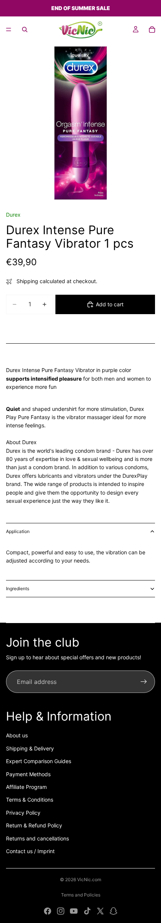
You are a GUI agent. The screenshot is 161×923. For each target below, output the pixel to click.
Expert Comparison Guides (38, 761)
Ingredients (17, 588)
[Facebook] (47, 911)
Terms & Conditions (29, 799)
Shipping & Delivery (30, 748)
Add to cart (110, 304)
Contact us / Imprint (30, 851)
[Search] (24, 29)
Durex (13, 214)
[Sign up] (144, 682)
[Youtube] (73, 911)
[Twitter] (100, 911)
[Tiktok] (87, 911)
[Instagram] (60, 911)
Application (18, 531)
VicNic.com (89, 879)
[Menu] (8, 29)
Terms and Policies (80, 895)
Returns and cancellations (37, 838)
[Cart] (152, 29)
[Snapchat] (113, 911)
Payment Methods (28, 774)
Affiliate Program (26, 787)
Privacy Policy (23, 812)
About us (17, 735)
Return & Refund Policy (34, 825)
